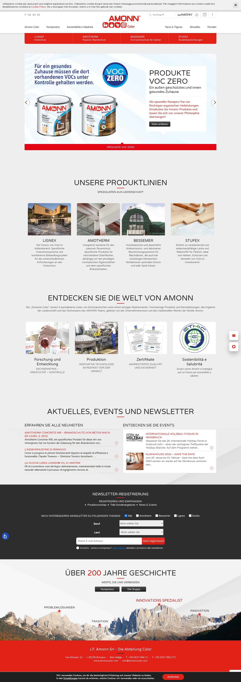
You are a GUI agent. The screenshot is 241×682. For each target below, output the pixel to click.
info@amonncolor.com (135, 660)
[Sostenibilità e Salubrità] (194, 338)
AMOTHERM (99, 241)
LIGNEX (49, 241)
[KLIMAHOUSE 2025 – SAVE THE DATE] (211, 468)
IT (25, 15)
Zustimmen (173, 676)
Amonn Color (32, 27)
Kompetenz (53, 27)
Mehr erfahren (160, 124)
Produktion (96, 359)
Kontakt (211, 27)
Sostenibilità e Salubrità (80, 27)
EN (34, 15)
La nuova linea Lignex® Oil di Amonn (52, 463)
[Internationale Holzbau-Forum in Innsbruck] (211, 448)
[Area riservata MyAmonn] (233, 346)
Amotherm (94, 38)
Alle (130, 515)
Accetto (84, 548)
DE (29, 15)
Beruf (97, 523)
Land (97, 532)
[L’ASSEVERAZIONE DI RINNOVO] (116, 456)
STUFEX (192, 241)
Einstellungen (70, 678)
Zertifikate (145, 359)
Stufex (191, 38)
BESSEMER (143, 241)
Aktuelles (195, 27)
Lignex (40, 38)
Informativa (118, 548)
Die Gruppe (133, 589)
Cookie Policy (38, 6)
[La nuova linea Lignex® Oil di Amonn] (116, 470)
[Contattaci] (233, 335)
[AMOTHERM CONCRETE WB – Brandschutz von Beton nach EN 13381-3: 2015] (116, 443)
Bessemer (146, 38)
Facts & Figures (173, 27)
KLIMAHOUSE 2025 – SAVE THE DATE (170, 454)
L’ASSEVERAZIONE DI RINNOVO (45, 449)
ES (38, 15)
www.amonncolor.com (106, 660)
